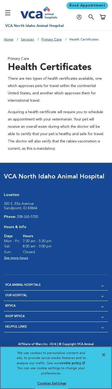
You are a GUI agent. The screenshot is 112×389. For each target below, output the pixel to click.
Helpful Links (16, 327)
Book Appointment (87, 5)
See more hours (16, 258)
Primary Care (51, 39)
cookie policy (72, 363)
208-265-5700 (27, 217)
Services (27, 39)
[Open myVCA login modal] (80, 17)
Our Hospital (16, 295)
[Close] (103, 355)
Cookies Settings (51, 383)
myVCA (10, 306)
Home (8, 39)
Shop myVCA (15, 316)
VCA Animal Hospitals (23, 285)
